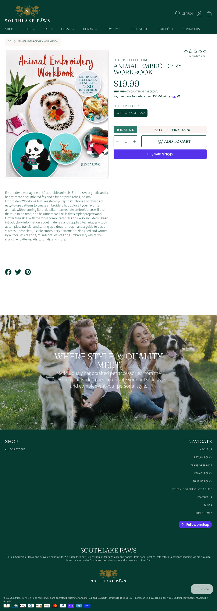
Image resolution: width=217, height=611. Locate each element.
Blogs (208, 505)
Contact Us (205, 497)
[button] (185, 13)
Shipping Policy (202, 481)
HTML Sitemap (203, 513)
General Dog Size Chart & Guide (192, 489)
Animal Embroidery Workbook (38, 42)
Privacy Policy (203, 473)
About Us (206, 449)
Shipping (120, 91)
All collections (15, 449)
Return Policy (203, 457)
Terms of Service (201, 465)
